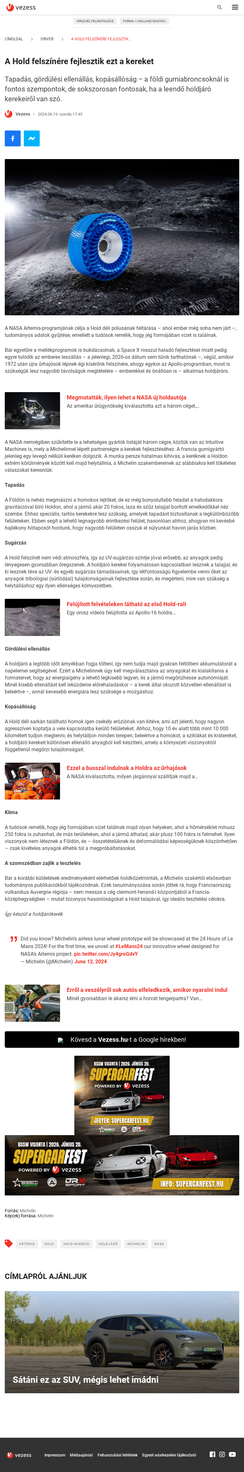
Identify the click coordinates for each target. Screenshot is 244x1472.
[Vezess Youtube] (231, 1440)
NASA (159, 1244)
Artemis (27, 1244)
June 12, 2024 (90, 962)
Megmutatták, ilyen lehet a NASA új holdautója (126, 397)
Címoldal (14, 39)
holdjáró (108, 1244)
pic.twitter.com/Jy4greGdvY (106, 954)
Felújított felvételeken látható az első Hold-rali (126, 604)
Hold (49, 1244)
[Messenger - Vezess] (32, 138)
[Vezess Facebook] (212, 1440)
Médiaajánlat (81, 1455)
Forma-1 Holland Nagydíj (144, 21)
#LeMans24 (129, 946)
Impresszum (54, 1455)
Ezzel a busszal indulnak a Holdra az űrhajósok (127, 768)
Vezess (23, 114)
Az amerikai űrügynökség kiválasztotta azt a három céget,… (133, 406)
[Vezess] (27, 7)
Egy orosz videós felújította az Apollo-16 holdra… (121, 613)
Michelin (136, 1244)
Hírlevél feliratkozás (95, 21)
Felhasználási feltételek (118, 1455)
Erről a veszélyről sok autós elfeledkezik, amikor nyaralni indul (147, 990)
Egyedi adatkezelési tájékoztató (169, 1455)
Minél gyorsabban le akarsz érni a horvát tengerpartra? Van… (134, 998)
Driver (47, 39)
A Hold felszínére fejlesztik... (101, 39)
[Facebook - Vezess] (13, 138)
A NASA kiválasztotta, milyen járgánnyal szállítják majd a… (132, 776)
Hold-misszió (76, 1244)
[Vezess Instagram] (222, 1440)
